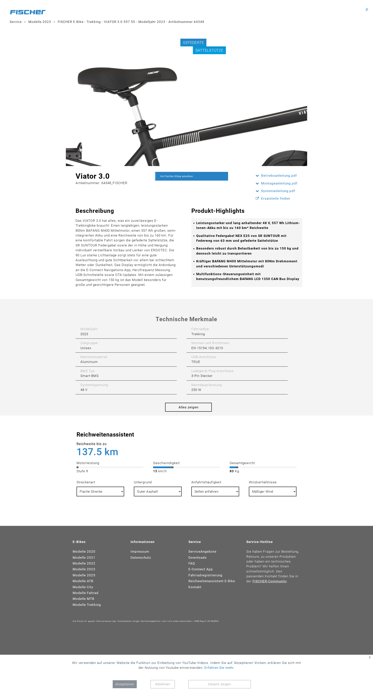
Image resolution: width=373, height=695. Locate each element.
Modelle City (83, 587)
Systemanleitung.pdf (278, 191)
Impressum (140, 551)
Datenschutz (141, 557)
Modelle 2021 (84, 557)
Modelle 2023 (39, 22)
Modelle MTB (83, 599)
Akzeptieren (124, 684)
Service (16, 22)
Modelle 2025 (84, 575)
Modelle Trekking (87, 605)
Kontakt (194, 587)
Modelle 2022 (84, 563)
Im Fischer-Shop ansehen (176, 176)
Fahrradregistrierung (205, 575)
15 (155, 471)
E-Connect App (200, 569)
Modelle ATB (83, 581)
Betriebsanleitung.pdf (279, 175)
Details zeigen (219, 684)
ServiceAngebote (202, 551)
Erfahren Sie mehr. (219, 668)
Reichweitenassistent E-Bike (211, 581)
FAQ (191, 563)
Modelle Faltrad (85, 593)
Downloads (197, 557)
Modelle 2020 (84, 551)
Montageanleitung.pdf (279, 183)
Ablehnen (162, 684)
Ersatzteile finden (275, 198)
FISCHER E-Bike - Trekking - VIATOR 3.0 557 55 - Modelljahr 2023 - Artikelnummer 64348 (131, 22)
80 (232, 471)
